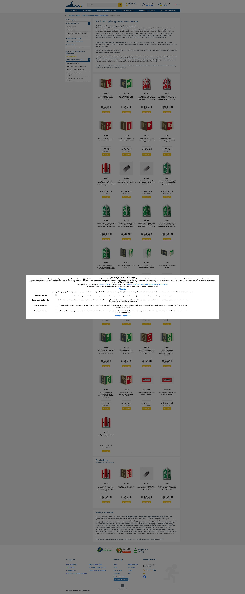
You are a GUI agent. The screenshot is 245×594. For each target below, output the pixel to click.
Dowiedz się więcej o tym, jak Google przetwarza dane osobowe (147, 284)
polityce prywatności (105, 284)
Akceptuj (122, 289)
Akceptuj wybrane (122, 315)
